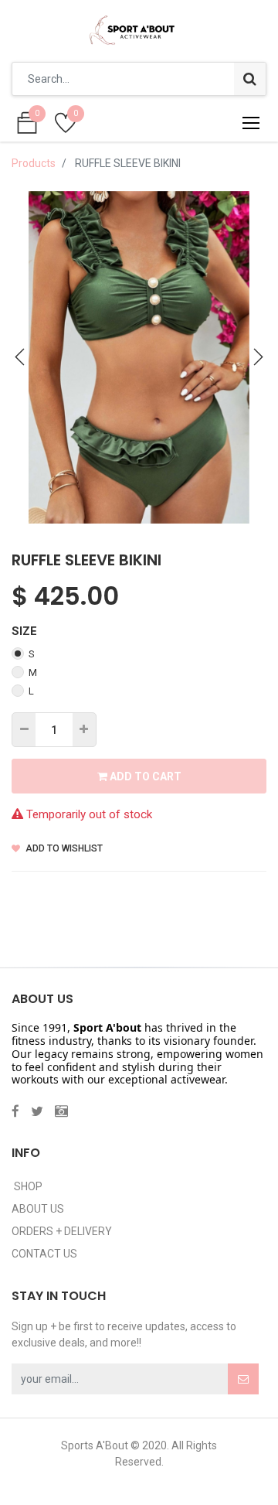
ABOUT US (38, 1209)
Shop (27, 1186)
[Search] (250, 79)
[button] (20, 357)
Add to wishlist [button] (63, 848)
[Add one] (84, 729)
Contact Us (44, 1253)
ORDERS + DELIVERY (62, 1231)
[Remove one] (24, 729)
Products (34, 163)
